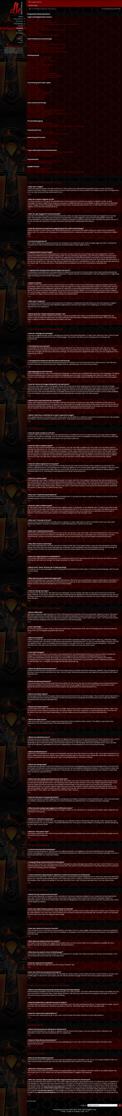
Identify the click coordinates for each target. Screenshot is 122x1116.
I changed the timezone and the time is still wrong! (46, 44)
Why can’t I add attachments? (38, 70)
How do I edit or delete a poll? (38, 66)
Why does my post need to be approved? (43, 77)
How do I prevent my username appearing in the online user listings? (52, 24)
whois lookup (93, 1083)
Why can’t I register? (34, 33)
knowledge (18, 23)
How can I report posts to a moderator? (42, 73)
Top (29, 194)
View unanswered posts (36, 9)
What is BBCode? (33, 84)
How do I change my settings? (38, 41)
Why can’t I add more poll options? (40, 64)
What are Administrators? (36, 105)
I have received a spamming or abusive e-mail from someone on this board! (55, 126)
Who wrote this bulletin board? (38, 168)
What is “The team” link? (36, 117)
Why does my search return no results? (41, 141)
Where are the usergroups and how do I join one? (45, 110)
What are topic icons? (35, 99)
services (19, 21)
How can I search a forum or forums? (41, 139)
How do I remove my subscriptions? (40, 156)
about (20, 30)
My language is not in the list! (38, 46)
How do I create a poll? (36, 62)
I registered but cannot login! (38, 28)
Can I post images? (34, 90)
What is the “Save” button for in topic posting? (44, 75)
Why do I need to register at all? (39, 20)
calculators (18, 19)
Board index (33, 5)
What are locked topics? (36, 97)
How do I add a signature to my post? (41, 61)
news (20, 16)
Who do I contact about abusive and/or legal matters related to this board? (55, 172)
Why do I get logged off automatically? (42, 22)
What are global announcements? (40, 92)
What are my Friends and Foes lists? (40, 132)
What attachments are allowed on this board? (44, 161)
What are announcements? (37, 93)
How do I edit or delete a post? (38, 59)
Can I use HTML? (33, 86)
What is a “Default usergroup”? (38, 115)
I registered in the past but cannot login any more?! (46, 30)
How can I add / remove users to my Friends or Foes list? (48, 134)
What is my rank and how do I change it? (42, 50)
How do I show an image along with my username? (46, 48)
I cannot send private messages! (39, 123)
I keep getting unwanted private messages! (43, 125)
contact (19, 33)
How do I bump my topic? (37, 79)
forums (19, 28)
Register (20, 39)
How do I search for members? (38, 145)
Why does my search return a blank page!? (43, 143)
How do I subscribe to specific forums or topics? (45, 154)
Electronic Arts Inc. (15, 49)
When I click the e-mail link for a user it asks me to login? (47, 52)
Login (21, 37)
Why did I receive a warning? (38, 72)
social (20, 26)
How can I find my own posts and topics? (42, 146)
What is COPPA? (33, 31)
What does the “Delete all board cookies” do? (44, 35)
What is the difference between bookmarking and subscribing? (50, 152)
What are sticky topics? (36, 95)
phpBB (64, 1109)
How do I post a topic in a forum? (39, 57)
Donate (117, 2)
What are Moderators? (35, 106)
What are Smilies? (33, 88)
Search (20, 42)
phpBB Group (90, 1060)
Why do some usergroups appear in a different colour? (47, 114)
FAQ (21, 41)
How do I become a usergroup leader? (41, 112)
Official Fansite (14, 47)
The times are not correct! (37, 42)
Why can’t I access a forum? (38, 68)
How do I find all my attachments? (40, 163)
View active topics (50, 9)
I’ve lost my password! (35, 26)
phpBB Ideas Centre (37, 1072)
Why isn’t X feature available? (38, 170)
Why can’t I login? (33, 19)
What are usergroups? (35, 108)
